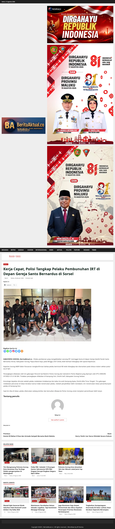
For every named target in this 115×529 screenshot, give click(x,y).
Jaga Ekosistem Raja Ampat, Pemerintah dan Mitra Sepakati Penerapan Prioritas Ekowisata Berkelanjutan (70, 508)
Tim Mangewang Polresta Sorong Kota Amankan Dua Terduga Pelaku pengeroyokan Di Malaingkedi (15, 470)
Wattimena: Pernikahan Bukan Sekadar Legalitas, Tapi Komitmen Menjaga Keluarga (44, 507)
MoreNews (71, 527)
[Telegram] (16, 351)
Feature (77, 250)
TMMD (94, 250)
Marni (6, 278)
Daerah (21, 250)
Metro (13, 250)
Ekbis (51, 250)
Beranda (5, 250)
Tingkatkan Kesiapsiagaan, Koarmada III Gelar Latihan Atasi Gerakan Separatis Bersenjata (98, 507)
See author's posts (57, 420)
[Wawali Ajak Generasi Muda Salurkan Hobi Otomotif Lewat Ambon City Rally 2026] (16, 494)
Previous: (29, 435)
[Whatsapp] (7, 351)
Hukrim (30, 250)
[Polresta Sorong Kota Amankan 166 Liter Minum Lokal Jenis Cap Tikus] (71, 456)
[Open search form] (112, 250)
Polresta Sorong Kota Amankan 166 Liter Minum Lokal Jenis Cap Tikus (70, 469)
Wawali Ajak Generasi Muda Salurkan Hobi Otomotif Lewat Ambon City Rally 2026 (14, 507)
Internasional (41, 250)
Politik (68, 250)
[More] (22, 351)
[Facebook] (5, 351)
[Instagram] (13, 351)
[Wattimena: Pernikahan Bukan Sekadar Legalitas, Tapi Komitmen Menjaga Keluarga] (44, 494)
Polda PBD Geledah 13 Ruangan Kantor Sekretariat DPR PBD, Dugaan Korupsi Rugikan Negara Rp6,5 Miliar (43, 470)
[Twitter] (10, 351)
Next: (93, 435)
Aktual (59, 250)
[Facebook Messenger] (19, 351)
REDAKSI (86, 250)
